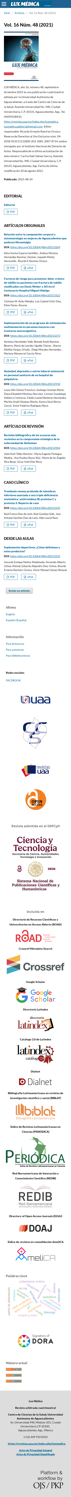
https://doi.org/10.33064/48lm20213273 (35, 335)
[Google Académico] (35, 1001)
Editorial (9, 204)
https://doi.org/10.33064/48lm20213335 (35, 508)
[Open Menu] (4, 4)
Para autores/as (15, 649)
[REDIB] (35, 1208)
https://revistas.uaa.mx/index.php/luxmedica (31, 121)
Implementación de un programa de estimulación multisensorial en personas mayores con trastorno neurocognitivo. (35, 326)
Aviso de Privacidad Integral (35, 1450)
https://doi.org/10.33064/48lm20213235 (35, 556)
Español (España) (16, 620)
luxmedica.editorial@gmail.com (23, 126)
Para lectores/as (15, 643)
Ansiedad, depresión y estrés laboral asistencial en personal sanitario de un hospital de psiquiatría (34, 375)
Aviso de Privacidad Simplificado (35, 1454)
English (10, 614)
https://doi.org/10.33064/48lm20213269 (35, 247)
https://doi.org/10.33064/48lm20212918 (35, 384)
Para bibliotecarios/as (18, 655)
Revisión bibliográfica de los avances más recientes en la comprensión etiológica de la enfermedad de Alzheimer (32, 439)
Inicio (7, 13)
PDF (12, 211)
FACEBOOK (13, 680)
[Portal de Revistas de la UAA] (35, 770)
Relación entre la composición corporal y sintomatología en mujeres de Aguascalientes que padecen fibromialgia (35, 238)
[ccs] (36, 749)
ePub (30, 267)
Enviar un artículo (19, 590)
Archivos (19, 13)
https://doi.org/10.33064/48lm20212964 (35, 448)
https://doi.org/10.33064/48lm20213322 (35, 295)
